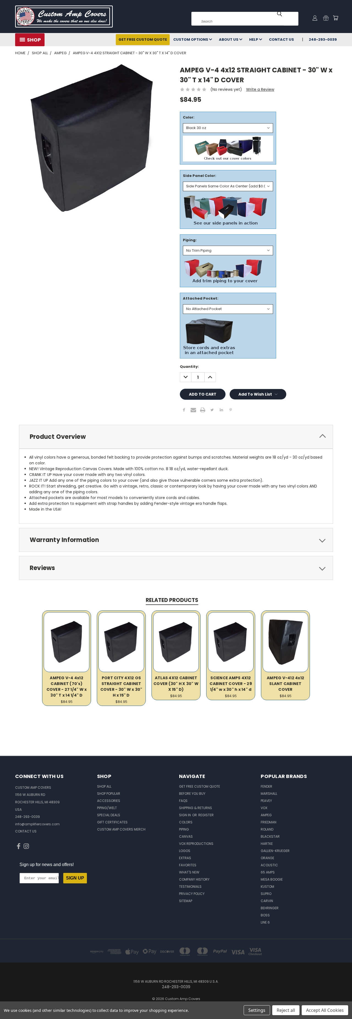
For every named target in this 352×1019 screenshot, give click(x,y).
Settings (256, 1010)
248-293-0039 (323, 39)
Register (206, 815)
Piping (184, 829)
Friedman (268, 822)
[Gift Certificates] (326, 18)
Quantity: (189, 366)
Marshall (269, 793)
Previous (337, 1002)
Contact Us (281, 39)
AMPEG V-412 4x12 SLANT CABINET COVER (285, 683)
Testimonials (190, 886)
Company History (194, 879)
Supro (266, 893)
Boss (265, 915)
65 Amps (268, 872)
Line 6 (265, 922)
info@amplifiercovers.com (37, 824)
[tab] (176, 437)
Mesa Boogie (272, 879)
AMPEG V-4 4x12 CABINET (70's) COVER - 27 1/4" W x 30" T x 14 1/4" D (66, 686)
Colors (186, 822)
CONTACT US (26, 831)
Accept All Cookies (325, 1010)
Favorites (187, 865)
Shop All (104, 786)
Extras (185, 858)
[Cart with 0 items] (335, 18)
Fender (266, 786)
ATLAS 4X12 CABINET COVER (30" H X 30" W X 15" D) (176, 683)
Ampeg (266, 815)
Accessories (108, 800)
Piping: (190, 240)
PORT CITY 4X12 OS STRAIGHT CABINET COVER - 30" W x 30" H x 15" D (121, 686)
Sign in (185, 815)
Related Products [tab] (172, 600)
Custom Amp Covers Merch (121, 829)
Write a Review (260, 89)
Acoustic (269, 865)
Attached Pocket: (200, 298)
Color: (188, 117)
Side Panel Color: (199, 175)
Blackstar (270, 836)
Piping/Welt (107, 808)
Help (254, 39)
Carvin (267, 901)
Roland (267, 829)
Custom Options (191, 39)
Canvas (186, 836)
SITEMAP (185, 901)
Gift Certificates (112, 822)
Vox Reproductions (196, 843)
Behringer (270, 908)
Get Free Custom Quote (143, 39)
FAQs (183, 800)
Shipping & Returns (195, 808)
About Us (229, 39)
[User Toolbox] (315, 18)
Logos (184, 850)
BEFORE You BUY (192, 793)
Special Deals (108, 815)
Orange (267, 858)
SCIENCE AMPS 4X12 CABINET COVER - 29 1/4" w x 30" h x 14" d (231, 683)
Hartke (267, 843)
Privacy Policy (192, 893)
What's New (189, 872)
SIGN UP (75, 878)
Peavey (266, 800)
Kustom (267, 886)
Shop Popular (108, 793)
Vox (264, 808)
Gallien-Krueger (275, 850)
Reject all (286, 1010)
